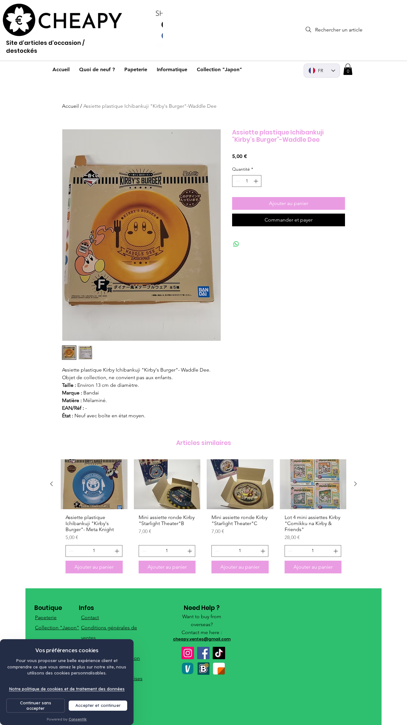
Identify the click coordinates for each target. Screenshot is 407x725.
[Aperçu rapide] (94, 484)
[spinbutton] (246, 181)
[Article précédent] (51, 484)
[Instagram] (188, 653)
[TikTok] (219, 653)
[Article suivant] (355, 484)
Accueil (70, 106)
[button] (348, 69)
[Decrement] (237, 181)
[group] (203, 518)
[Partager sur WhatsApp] (236, 244)
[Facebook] (203, 653)
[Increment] (256, 181)
